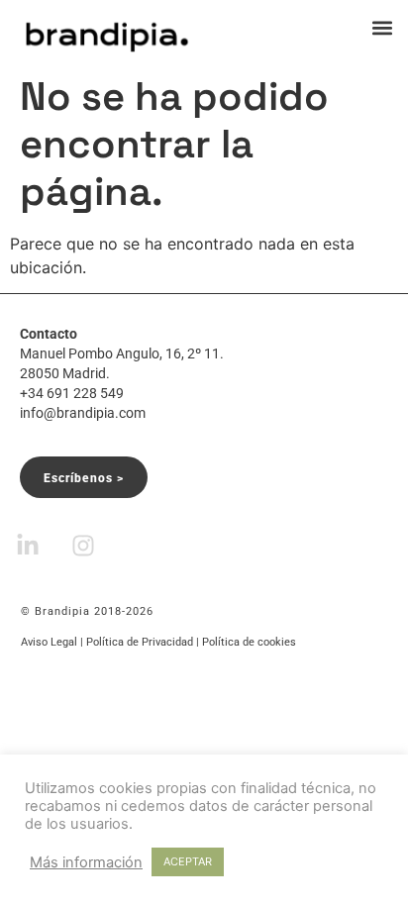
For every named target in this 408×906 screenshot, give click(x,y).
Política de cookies (249, 642)
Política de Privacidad (139, 642)
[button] (381, 27)
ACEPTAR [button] (187, 861)
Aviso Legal (49, 642)
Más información (86, 862)
